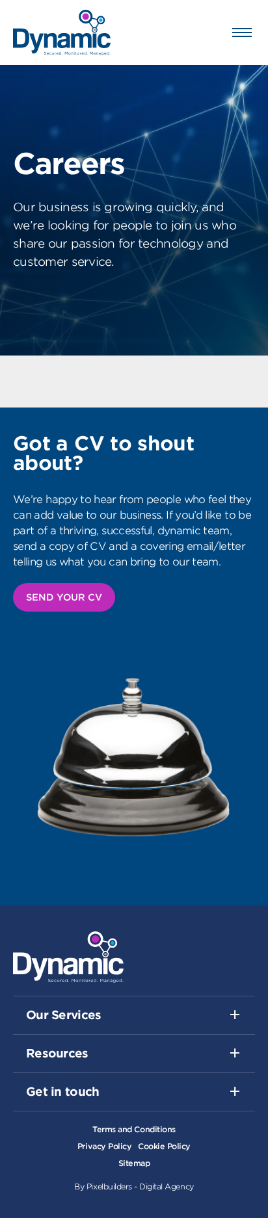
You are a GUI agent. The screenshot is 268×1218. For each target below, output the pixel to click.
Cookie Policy (164, 1146)
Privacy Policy (104, 1146)
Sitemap (134, 1163)
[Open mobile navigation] (242, 32)
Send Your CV (64, 597)
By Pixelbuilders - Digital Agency (133, 1186)
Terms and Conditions (133, 1129)
